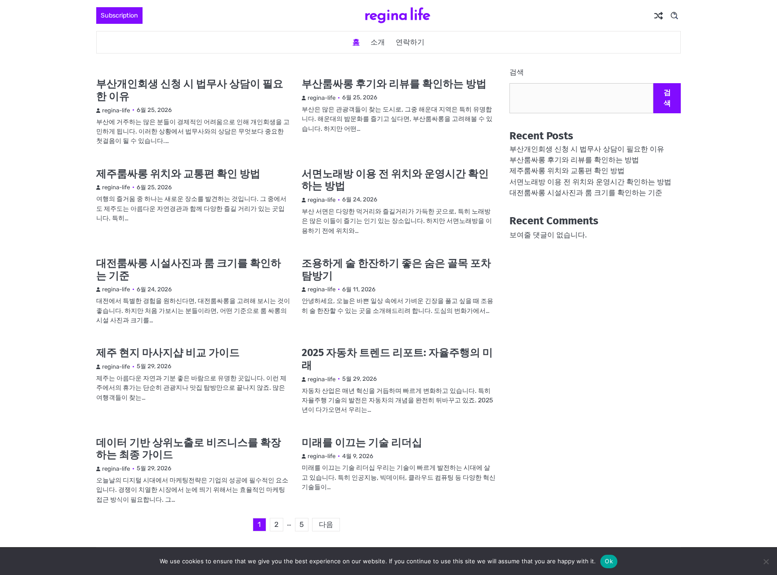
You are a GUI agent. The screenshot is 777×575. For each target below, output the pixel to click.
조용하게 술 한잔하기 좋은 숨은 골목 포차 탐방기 (396, 269)
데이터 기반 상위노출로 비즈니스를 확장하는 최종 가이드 (188, 448)
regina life (397, 14)
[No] (765, 561)
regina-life (116, 110)
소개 (378, 42)
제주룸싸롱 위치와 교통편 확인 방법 (178, 173)
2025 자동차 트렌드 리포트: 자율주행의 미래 (397, 358)
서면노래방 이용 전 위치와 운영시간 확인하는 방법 (395, 179)
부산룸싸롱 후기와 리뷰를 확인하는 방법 (394, 83)
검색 (516, 72)
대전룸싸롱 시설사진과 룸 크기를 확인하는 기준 (188, 269)
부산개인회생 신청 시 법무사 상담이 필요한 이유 (189, 90)
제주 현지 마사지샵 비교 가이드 (168, 352)
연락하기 (410, 42)
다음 (326, 524)
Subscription (119, 15)
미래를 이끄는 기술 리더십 (362, 442)
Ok (609, 561)
